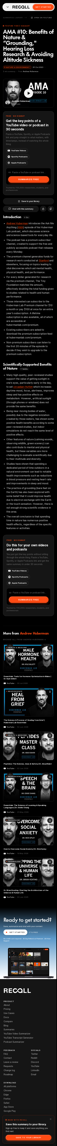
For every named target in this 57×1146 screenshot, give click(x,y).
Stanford (44, 260)
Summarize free (28, 179)
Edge (6, 1095)
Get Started (43, 7)
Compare (8, 1021)
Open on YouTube (43, 17)
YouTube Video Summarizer (17, 1034)
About (7, 1005)
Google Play (10, 1111)
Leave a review (11, 1062)
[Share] (43, 209)
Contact (8, 1058)
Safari (6, 1103)
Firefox (7, 1099)
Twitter (34, 1054)
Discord (35, 1062)
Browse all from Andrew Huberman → (24, 639)
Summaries (9, 1029)
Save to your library (30, 201)
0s (27, 217)
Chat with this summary (22, 209)
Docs (6, 1017)
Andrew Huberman (17, 223)
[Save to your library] (49, 648)
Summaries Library (13, 17)
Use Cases (9, 1013)
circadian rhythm (23, 387)
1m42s (25, 369)
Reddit (34, 1058)
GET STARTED (17, 932)
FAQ (6, 1054)
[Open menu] (7, 7)
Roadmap (8, 1074)
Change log (9, 1070)
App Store (9, 1107)
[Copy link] (51, 209)
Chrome (7, 1090)
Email (33, 1074)
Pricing (7, 1009)
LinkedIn (35, 1070)
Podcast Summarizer (14, 1042)
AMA (20, 227)
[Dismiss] (50, 1119)
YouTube (35, 1066)
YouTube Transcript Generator (18, 1038)
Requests (8, 1066)
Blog (6, 1025)
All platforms (10, 1086)
